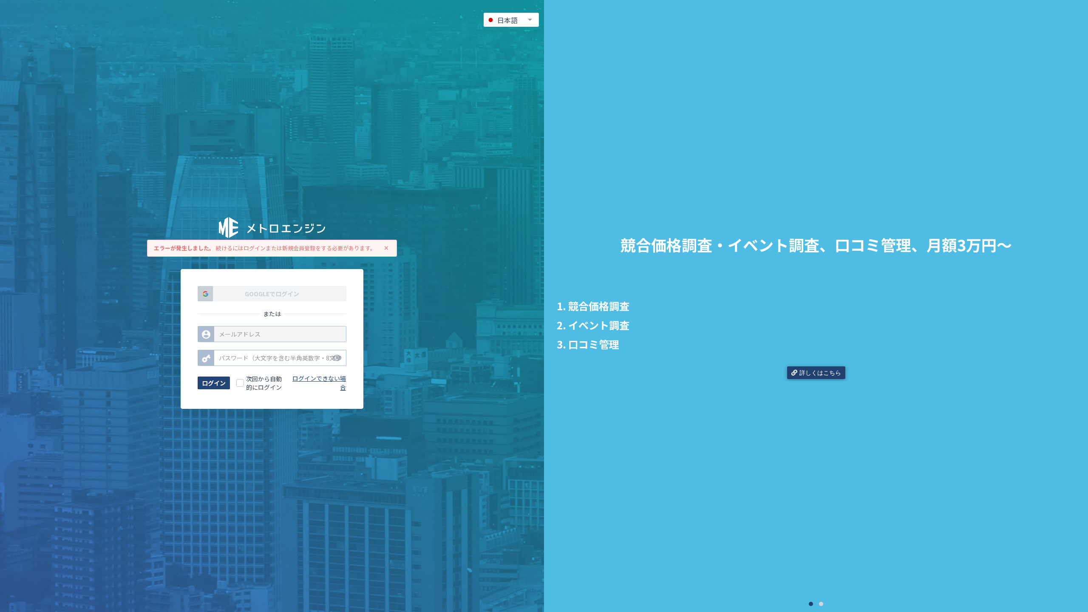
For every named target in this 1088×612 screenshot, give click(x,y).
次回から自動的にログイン (264, 382)
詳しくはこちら (820, 372)
